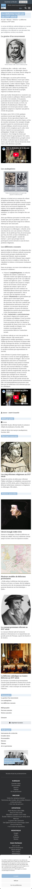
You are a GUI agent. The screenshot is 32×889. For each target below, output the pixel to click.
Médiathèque (16, 854)
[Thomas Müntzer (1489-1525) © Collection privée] (16, 51)
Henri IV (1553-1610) (16, 813)
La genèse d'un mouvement (9, 698)
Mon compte (16, 852)
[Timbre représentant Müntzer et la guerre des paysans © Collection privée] (16, 181)
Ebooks (16, 839)
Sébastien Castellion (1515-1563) (16, 815)
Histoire (15, 20)
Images (16, 833)
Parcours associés (6, 710)
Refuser (16, 880)
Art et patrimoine (6, 746)
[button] (29, 857)
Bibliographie (5, 708)
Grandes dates (5, 736)
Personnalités (5, 738)
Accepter (16, 876)
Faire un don (23, 2)
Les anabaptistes (6, 700)
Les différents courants (8, 703)
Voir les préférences (16, 885)
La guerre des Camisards (16, 820)
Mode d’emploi (16, 850)
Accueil (3, 20)
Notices (9, 20)
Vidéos (16, 835)
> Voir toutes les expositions (16, 826)
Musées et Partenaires (16, 848)
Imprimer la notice (17, 723)
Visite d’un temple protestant (16, 798)
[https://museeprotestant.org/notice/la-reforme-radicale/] (16, 757)
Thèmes (3, 743)
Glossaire (4, 717)
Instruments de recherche (9, 733)
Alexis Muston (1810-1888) (16, 811)
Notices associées (6, 713)
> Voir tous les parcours (16, 804)
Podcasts (16, 837)
